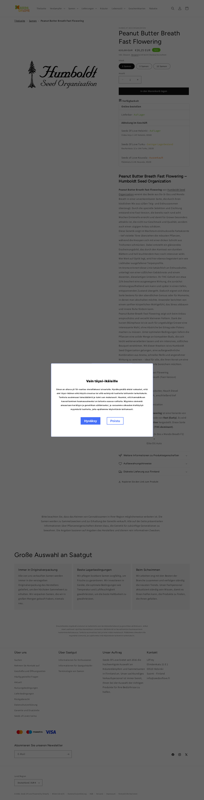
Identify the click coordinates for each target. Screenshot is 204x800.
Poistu (115, 421)
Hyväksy (90, 421)
